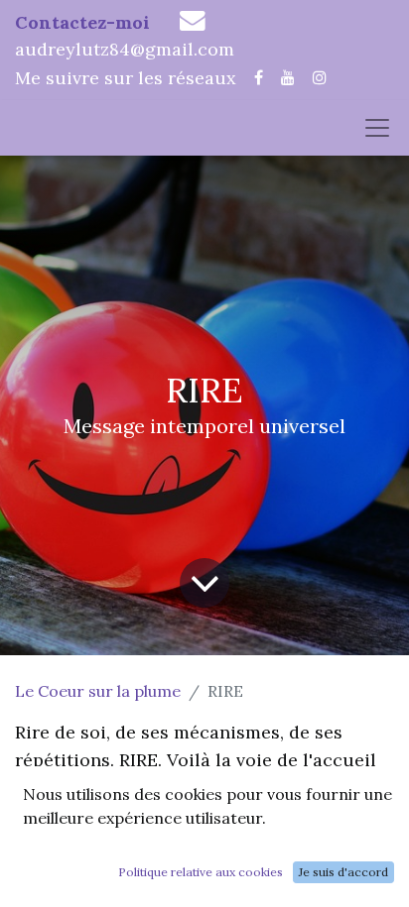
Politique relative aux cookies (200, 871)
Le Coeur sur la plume (98, 691)
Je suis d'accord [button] (343, 871)
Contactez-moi (82, 22)
